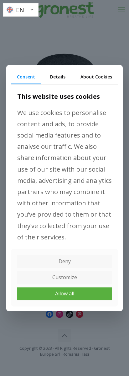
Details (57, 77)
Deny (65, 261)
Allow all (64, 293)
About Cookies (96, 77)
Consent (26, 77)
